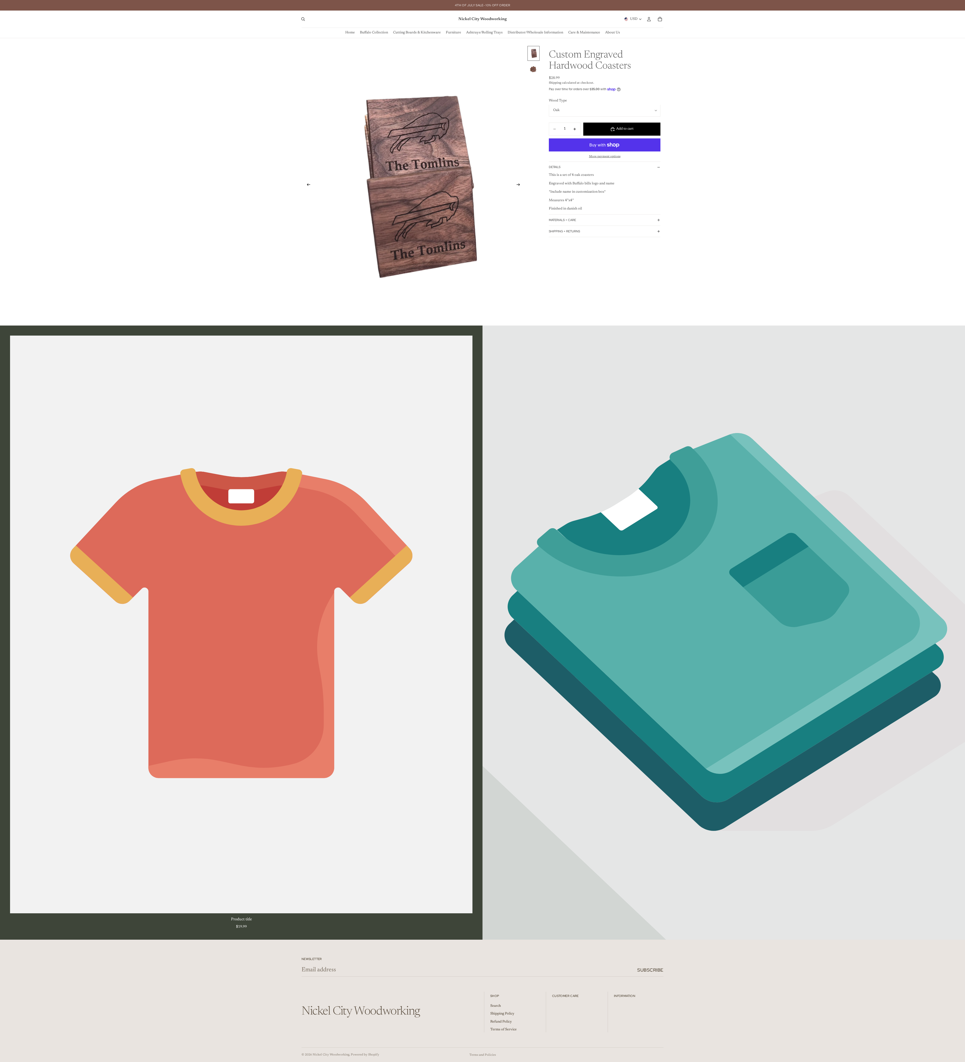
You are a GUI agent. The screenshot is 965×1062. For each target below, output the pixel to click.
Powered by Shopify (365, 1054)
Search (495, 1006)
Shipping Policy (502, 1014)
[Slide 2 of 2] (533, 69)
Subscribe (650, 970)
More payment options (604, 156)
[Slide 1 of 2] (533, 53)
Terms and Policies (482, 1054)
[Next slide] (519, 185)
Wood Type (558, 100)
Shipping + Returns (564, 231)
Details (554, 167)
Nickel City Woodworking (331, 1054)
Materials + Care (562, 220)
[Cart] (659, 19)
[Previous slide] (307, 185)
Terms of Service (503, 1030)
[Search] (303, 19)
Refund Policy (501, 1022)
